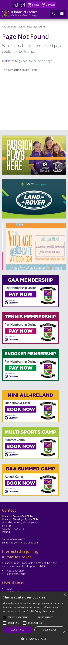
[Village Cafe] (33, 246)
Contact (50, 4)
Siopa (35, 4)
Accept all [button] (17, 629)
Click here (8, 61)
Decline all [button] (49, 629)
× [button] (64, 594)
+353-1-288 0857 (16, 539)
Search (54, 14)
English (22, 5)
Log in (15, 5)
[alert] (34, 618)
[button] (18, 617)
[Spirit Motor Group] (34, 199)
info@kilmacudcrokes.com (24, 542)
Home (21, 26)
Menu (62, 14)
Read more (49, 611)
